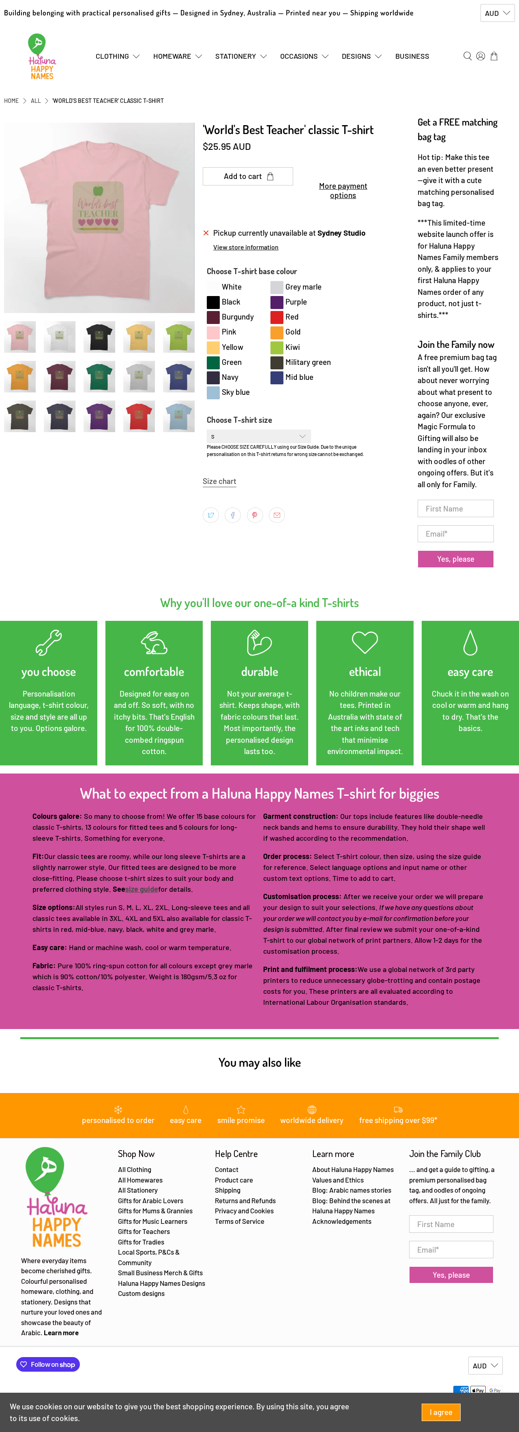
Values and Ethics (338, 1180)
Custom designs (141, 1293)
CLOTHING (112, 55)
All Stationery (138, 1190)
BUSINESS (412, 55)
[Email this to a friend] (277, 515)
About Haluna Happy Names (353, 1169)
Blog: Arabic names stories (351, 1190)
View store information (246, 247)
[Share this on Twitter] (211, 515)
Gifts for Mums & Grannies (155, 1210)
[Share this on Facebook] (233, 515)
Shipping (227, 1190)
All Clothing (134, 1169)
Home (11, 101)
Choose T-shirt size (239, 419)
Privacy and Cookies (244, 1210)
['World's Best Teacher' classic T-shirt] (99, 218)
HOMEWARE (172, 55)
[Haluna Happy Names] (42, 56)
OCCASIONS (299, 55)
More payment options (343, 190)
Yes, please (455, 558)
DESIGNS (356, 55)
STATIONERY (235, 55)
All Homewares (140, 1180)
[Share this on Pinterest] (255, 515)
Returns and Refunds (245, 1200)
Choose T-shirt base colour (252, 271)
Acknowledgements (341, 1221)
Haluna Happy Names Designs (161, 1283)
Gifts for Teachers (144, 1231)
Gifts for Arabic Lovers (150, 1200)
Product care (234, 1180)
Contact (226, 1169)
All (36, 101)
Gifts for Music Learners (152, 1221)
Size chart (219, 481)
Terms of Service (239, 1221)
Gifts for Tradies (141, 1242)
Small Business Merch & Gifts (160, 1272)
